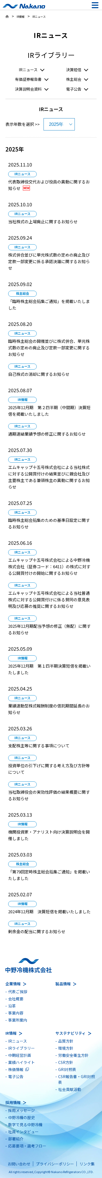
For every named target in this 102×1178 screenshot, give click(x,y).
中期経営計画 (19, 1055)
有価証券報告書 (28, 79)
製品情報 (63, 983)
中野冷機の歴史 (21, 1117)
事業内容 (15, 1013)
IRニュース (28, 69)
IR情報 (20, 17)
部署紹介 (15, 1138)
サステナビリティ (70, 1033)
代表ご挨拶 (17, 991)
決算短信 (73, 69)
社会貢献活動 (69, 1089)
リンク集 (87, 1164)
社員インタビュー (23, 1131)
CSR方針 (65, 1062)
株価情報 (15, 1069)
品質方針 (65, 1041)
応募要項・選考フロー (27, 1146)
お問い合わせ (19, 1164)
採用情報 (13, 1102)
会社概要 (15, 998)
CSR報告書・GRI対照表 (76, 1079)
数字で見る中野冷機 (25, 1124)
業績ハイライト (21, 1062)
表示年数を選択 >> (22, 124)
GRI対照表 (67, 1069)
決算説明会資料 (28, 89)
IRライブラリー (21, 1048)
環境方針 (65, 1048)
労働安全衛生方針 (73, 1055)
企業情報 (13, 983)
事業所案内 (17, 1020)
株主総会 (73, 79)
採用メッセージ (21, 1110)
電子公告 (73, 89)
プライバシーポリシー (55, 1164)
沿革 (12, 1006)
